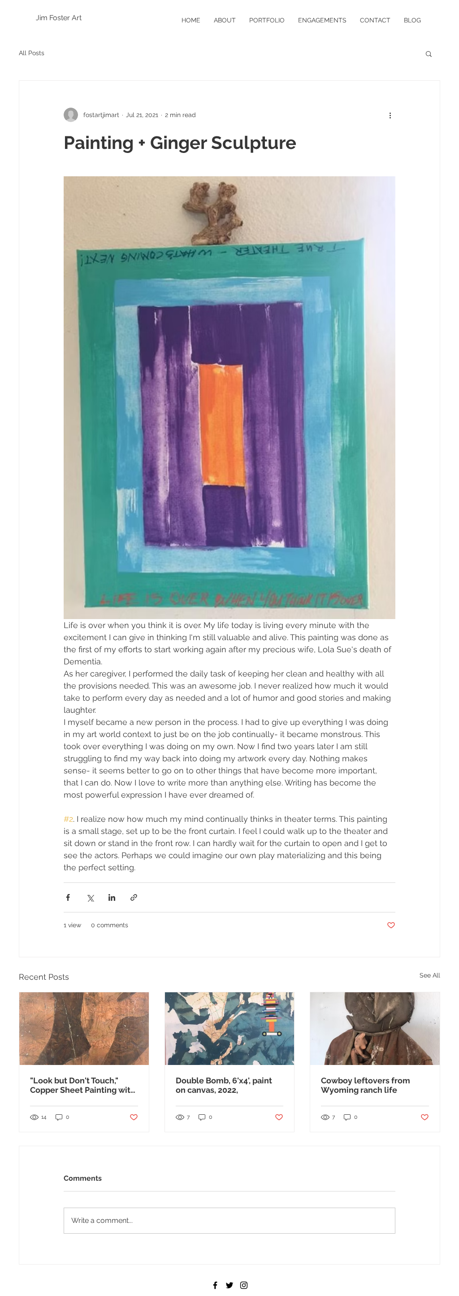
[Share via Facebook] (68, 897)
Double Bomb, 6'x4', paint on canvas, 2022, (224, 1085)
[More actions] (390, 114)
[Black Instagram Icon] (244, 1285)
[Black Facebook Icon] (215, 1285)
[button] (428, 53)
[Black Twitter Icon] (229, 1285)
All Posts (31, 53)
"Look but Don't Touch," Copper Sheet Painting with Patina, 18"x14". (82, 1085)
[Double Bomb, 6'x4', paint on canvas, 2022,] (229, 1028)
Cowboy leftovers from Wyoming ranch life (365, 1085)
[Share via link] (134, 897)
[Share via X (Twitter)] (90, 897)
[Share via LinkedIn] (112, 897)
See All (430, 975)
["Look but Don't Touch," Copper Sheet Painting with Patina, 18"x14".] (84, 1028)
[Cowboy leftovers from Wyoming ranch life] (375, 1028)
